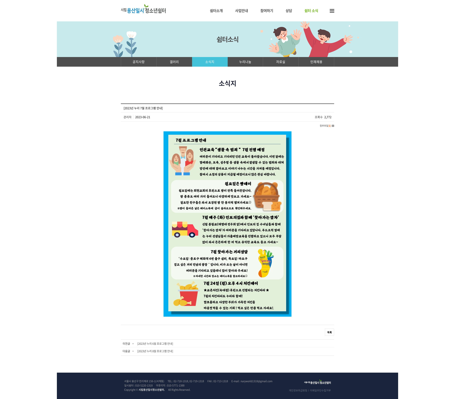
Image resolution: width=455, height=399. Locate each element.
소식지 (209, 61)
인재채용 (316, 61)
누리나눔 (245, 61)
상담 (289, 10)
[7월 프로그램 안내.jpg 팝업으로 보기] (227, 133)
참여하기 (266, 10)
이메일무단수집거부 (320, 390)
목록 (329, 332)
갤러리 (174, 61)
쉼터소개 (216, 10)
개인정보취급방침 (298, 390)
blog (220, 389)
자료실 (280, 61)
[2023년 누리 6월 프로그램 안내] (155, 344)
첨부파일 (325, 125)
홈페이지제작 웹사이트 (206, 389)
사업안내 (241, 10)
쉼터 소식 (311, 10)
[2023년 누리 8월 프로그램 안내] (155, 351)
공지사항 (139, 61)
